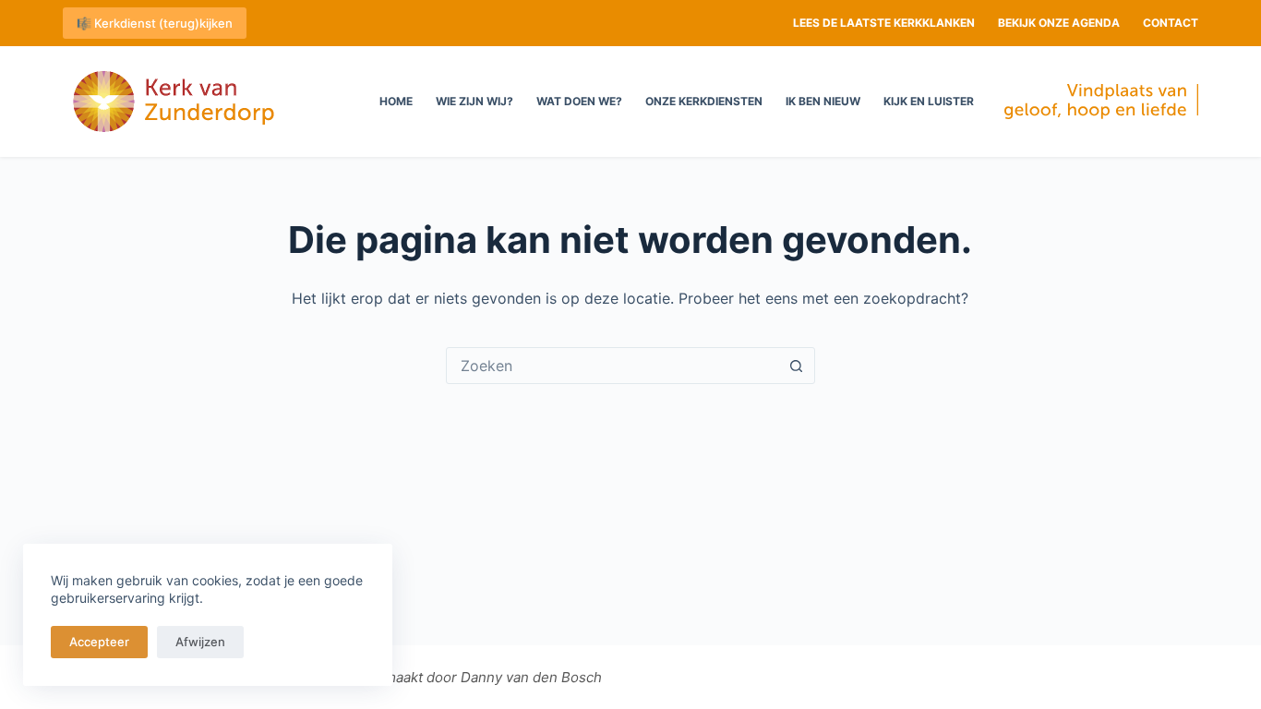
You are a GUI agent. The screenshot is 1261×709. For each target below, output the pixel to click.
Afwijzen (200, 641)
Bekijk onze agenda (1059, 23)
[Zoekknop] (796, 365)
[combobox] (613, 365)
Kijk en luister (928, 101)
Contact (1170, 23)
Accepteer (99, 641)
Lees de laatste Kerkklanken (884, 23)
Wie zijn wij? (474, 101)
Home (396, 101)
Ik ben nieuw (823, 101)
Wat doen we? (579, 101)
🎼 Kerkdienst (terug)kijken (155, 23)
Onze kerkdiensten (704, 101)
